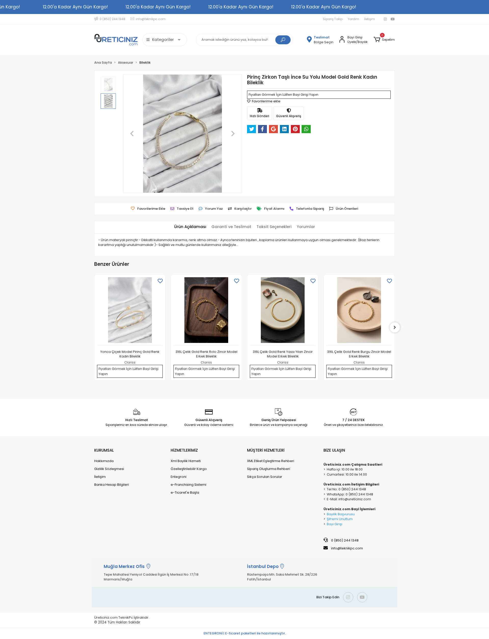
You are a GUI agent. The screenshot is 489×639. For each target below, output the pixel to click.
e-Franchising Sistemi (188, 484)
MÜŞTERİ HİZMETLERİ (265, 450)
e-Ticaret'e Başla (185, 492)
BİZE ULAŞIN (334, 450)
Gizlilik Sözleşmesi (109, 468)
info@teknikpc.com (347, 548)
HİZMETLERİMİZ (184, 450)
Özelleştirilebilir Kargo (189, 468)
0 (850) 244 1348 (344, 540)
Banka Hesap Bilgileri (111, 484)
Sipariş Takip (333, 19)
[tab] (190, 226)
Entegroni (178, 476)
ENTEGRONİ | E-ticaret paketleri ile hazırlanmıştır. (244, 633)
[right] (394, 327)
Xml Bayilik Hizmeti (186, 461)
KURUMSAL (104, 450)
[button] (384, 39)
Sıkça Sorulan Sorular (264, 476)
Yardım (353, 19)
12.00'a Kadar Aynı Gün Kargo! (75, 7)
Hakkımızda (104, 461)
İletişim (369, 19)
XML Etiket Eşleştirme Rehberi (270, 461)
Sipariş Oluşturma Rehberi (268, 468)
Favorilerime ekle (265, 101)
